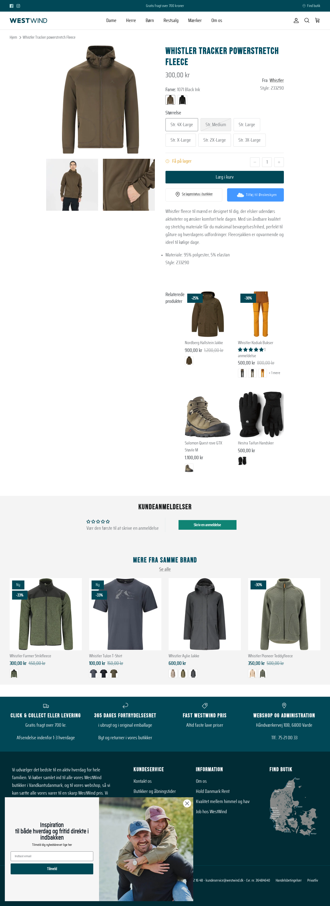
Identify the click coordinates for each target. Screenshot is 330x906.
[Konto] (295, 20)
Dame (111, 20)
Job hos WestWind (211, 811)
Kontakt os (143, 781)
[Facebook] (11, 6)
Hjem (13, 37)
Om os (216, 20)
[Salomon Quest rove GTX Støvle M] (208, 414)
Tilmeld (52, 869)
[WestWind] (28, 20)
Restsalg (171, 20)
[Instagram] (18, 6)
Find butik (313, 6)
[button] (251, 350)
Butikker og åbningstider (155, 791)
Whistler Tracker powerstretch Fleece (49, 37)
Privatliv (312, 880)
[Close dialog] (187, 803)
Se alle (165, 569)
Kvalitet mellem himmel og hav (223, 801)
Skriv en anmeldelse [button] (207, 525)
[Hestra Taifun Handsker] (261, 414)
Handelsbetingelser (289, 880)
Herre (131, 20)
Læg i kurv (225, 177)
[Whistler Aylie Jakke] (205, 614)
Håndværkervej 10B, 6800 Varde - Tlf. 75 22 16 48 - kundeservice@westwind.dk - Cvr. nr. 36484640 (203, 880)
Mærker (195, 20)
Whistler (277, 80)
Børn (150, 20)
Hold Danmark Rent (213, 791)
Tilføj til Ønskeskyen (261, 195)
